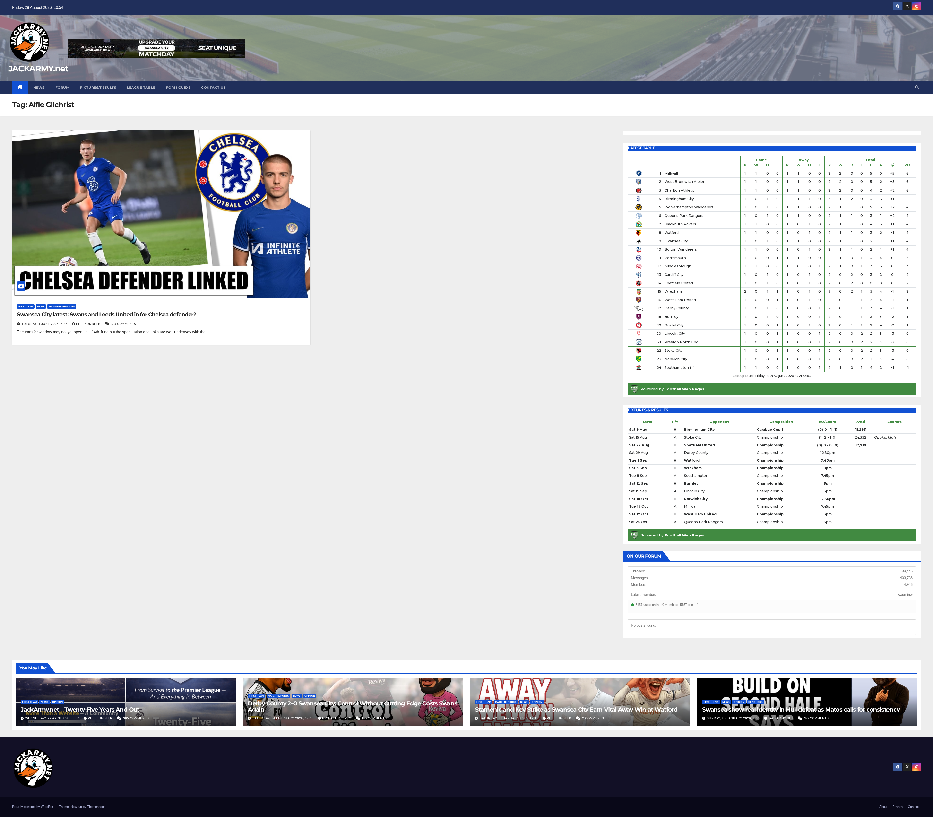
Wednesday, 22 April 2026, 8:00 (52, 718)
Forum (62, 87)
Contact (913, 806)
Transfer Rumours (62, 306)
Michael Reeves (337, 718)
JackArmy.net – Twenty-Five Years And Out (80, 709)
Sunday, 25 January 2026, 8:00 (734, 718)
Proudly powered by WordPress (34, 806)
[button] (917, 87)
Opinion (57, 702)
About (883, 806)
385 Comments (136, 718)
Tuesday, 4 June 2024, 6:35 (45, 323)
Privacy (897, 806)
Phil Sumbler (89, 323)
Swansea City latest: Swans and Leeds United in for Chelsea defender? (106, 314)
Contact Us (213, 87)
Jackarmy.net (781, 718)
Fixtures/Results (98, 87)
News (39, 87)
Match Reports (278, 695)
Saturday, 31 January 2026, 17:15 (509, 718)
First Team (25, 306)
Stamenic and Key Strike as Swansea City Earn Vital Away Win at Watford (576, 709)
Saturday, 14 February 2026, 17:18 (283, 718)
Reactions (755, 702)
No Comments (123, 323)
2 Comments (593, 718)
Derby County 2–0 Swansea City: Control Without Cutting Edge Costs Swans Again (352, 706)
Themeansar (95, 806)
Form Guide (178, 87)
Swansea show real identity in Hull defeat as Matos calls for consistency (801, 709)
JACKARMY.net (38, 68)
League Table (141, 87)
